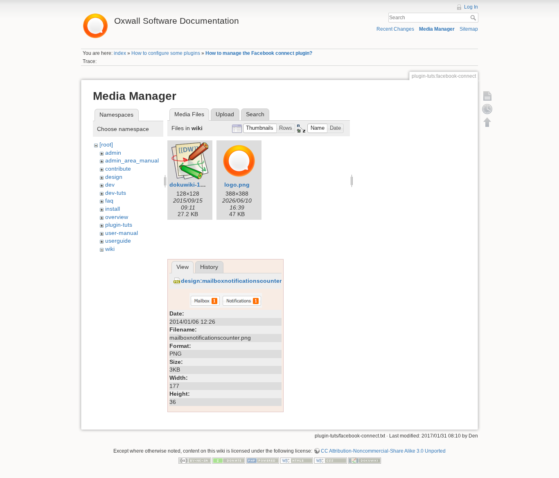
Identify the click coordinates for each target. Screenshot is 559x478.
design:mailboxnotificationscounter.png (237, 280)
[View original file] (225, 300)
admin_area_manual (132, 160)
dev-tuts (115, 192)
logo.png (237, 184)
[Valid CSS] (330, 460)
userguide (118, 240)
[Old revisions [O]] (487, 108)
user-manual (121, 233)
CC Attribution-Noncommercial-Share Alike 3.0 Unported (383, 451)
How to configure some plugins (165, 53)
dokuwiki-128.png (194, 184)
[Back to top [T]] (487, 122)
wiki (110, 249)
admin (113, 152)
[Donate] (228, 460)
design (113, 177)
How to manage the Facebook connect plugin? (258, 53)
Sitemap (469, 29)
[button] (260, 128)
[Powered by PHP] (262, 460)
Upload (225, 114)
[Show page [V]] (487, 95)
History (209, 267)
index (120, 53)
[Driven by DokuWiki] (364, 460)
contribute (118, 168)
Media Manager (437, 29)
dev (110, 184)
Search (474, 17)
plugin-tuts (118, 224)
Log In (471, 7)
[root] (106, 144)
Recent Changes (395, 29)
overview (116, 217)
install (112, 208)
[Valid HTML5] (296, 460)
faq (109, 200)
